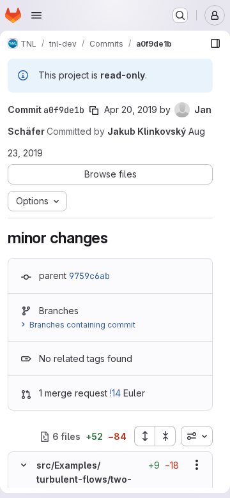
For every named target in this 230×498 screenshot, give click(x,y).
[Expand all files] (144, 436)
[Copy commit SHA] (94, 110)
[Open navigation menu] (36, 15)
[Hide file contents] (23, 464)
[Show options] (196, 464)
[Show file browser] (215, 43)
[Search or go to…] (180, 15)
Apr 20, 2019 (130, 109)
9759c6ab (89, 276)
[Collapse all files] (165, 436)
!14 (115, 393)
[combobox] (197, 436)
